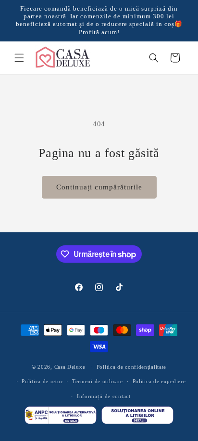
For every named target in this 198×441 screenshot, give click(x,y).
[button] (19, 57)
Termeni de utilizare (97, 381)
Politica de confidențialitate (131, 367)
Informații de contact (104, 396)
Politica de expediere (159, 381)
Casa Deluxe (70, 367)
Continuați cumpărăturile (99, 187)
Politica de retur (42, 381)
